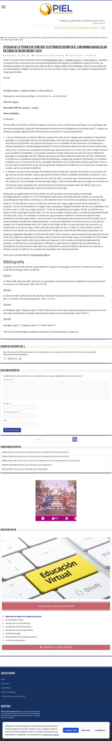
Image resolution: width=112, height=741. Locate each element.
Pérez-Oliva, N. (91, 60)
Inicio (4, 38)
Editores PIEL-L (10, 55)
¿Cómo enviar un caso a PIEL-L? (13, 696)
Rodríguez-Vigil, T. (56, 60)
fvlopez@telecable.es (40, 255)
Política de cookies (50, 734)
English (15, 102)
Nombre (7, 404)
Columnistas (6, 688)
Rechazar (86, 730)
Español (25, 107)
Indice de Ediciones (8, 692)
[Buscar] (74, 439)
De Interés (12, 38)
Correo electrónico (11, 412)
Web (5, 420)
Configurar (100, 730)
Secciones (5, 684)
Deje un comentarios (76, 55)
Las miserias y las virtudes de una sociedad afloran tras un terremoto (42, 452)
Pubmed (7, 275)
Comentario (8, 379)
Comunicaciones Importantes (29, 38)
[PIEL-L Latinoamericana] (56, 8)
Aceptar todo (71, 730)
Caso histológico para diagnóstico (38, 465)
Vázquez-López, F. (74, 60)
